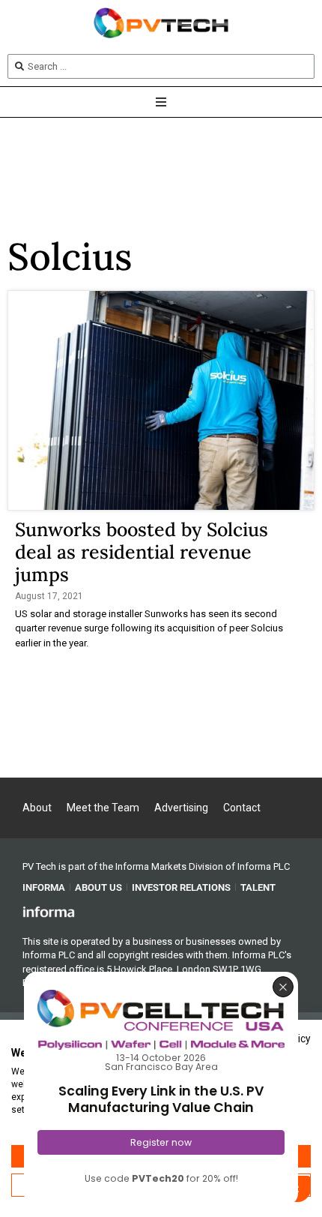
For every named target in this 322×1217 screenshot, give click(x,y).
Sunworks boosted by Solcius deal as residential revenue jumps (141, 551)
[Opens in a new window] (48, 911)
